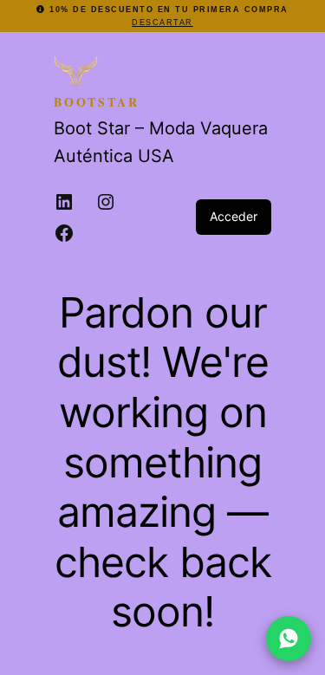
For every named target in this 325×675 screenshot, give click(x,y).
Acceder (233, 216)
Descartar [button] (162, 22)
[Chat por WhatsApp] (288, 638)
